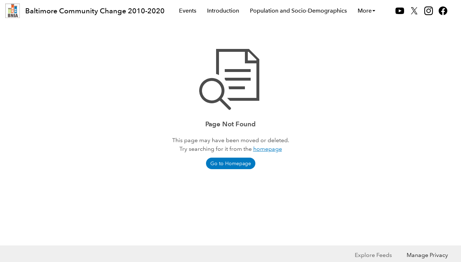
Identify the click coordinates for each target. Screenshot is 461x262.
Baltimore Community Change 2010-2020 (95, 10)
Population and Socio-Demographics (298, 10)
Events (187, 10)
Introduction (223, 10)
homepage (267, 148)
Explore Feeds (373, 255)
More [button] (365, 10)
